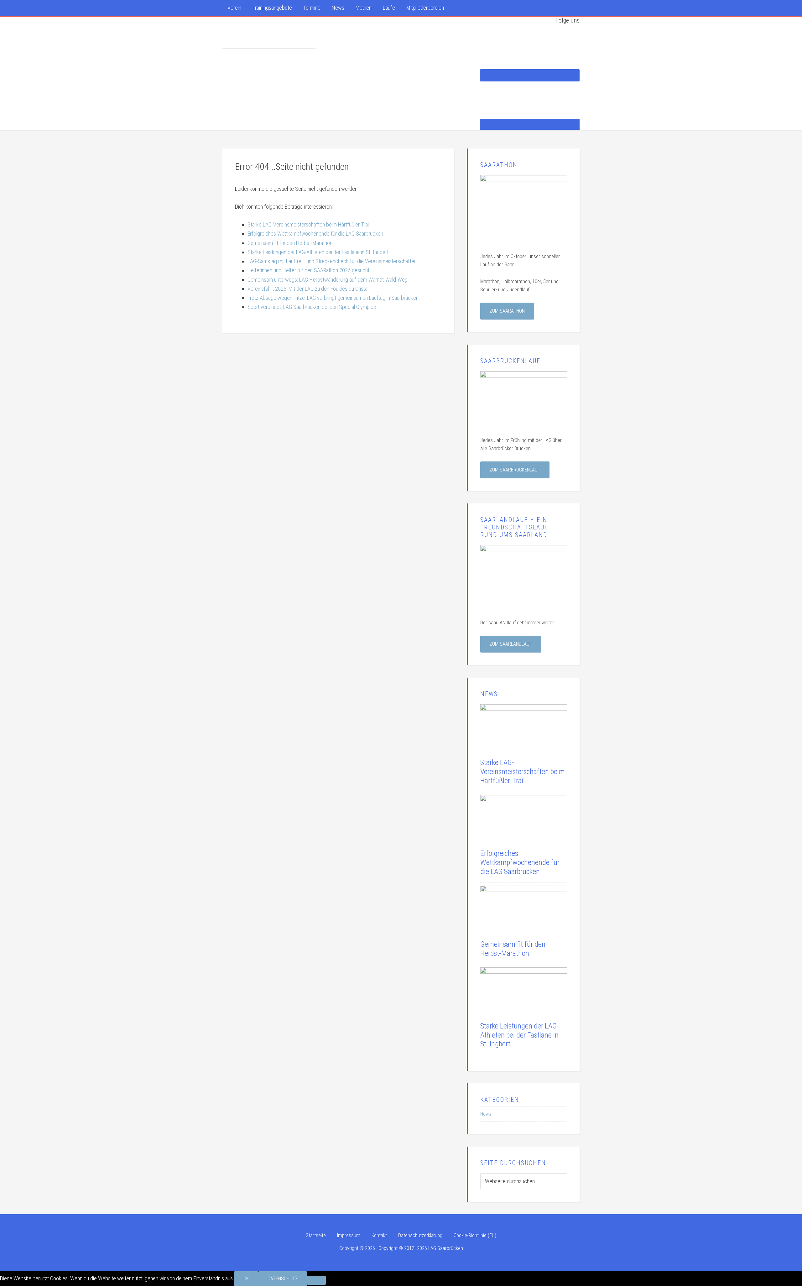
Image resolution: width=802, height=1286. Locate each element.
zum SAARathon (507, 311)
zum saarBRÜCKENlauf (515, 470)
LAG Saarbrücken (269, 32)
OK (246, 1279)
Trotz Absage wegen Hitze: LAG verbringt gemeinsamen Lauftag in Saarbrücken (333, 297)
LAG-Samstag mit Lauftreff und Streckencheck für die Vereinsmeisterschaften (332, 261)
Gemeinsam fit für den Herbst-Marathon (289, 243)
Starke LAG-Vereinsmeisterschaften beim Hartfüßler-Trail (308, 224)
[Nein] (316, 1280)
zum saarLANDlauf (511, 644)
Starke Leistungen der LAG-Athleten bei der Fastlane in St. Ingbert (317, 252)
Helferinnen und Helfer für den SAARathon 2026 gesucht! (308, 270)
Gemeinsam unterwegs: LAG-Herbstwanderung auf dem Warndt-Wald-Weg (327, 279)
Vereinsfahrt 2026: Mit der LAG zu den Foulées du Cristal (307, 288)
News (485, 1114)
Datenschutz (283, 1279)
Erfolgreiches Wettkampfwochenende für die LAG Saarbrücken (315, 233)
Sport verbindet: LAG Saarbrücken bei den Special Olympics (311, 307)
